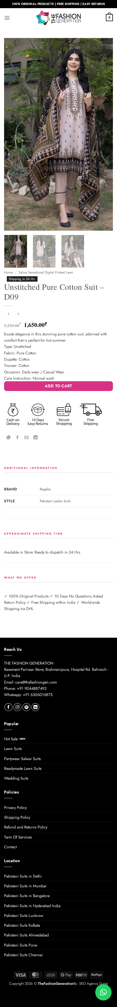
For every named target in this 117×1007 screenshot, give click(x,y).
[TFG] (59, 17)
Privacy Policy (15, 807)
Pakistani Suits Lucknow (23, 915)
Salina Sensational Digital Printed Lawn (46, 272)
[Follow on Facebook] (8, 707)
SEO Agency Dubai (93, 983)
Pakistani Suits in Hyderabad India (32, 905)
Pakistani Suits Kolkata (22, 925)
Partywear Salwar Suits (22, 758)
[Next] (104, 134)
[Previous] (13, 134)
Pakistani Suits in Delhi (23, 876)
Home (8, 272)
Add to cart (58, 386)
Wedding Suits (16, 778)
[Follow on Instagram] (17, 707)
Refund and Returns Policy (25, 827)
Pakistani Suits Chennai (23, 955)
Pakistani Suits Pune (20, 945)
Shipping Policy (17, 817)
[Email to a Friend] (26, 437)
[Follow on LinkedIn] (35, 707)
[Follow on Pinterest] (26, 707)
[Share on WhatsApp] (8, 437)
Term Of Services (18, 837)
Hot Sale (11, 739)
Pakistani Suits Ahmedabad (26, 935)
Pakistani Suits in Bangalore (27, 895)
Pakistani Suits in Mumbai (25, 886)
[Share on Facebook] (17, 437)
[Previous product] (18, 314)
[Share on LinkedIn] (35, 437)
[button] (7, 17)
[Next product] (8, 314)
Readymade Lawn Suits (23, 768)
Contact (10, 847)
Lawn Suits (13, 748)
